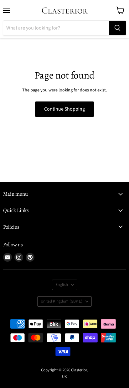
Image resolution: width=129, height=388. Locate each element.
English (61, 284)
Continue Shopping (64, 109)
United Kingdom (61, 301)
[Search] (117, 28)
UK (64, 377)
